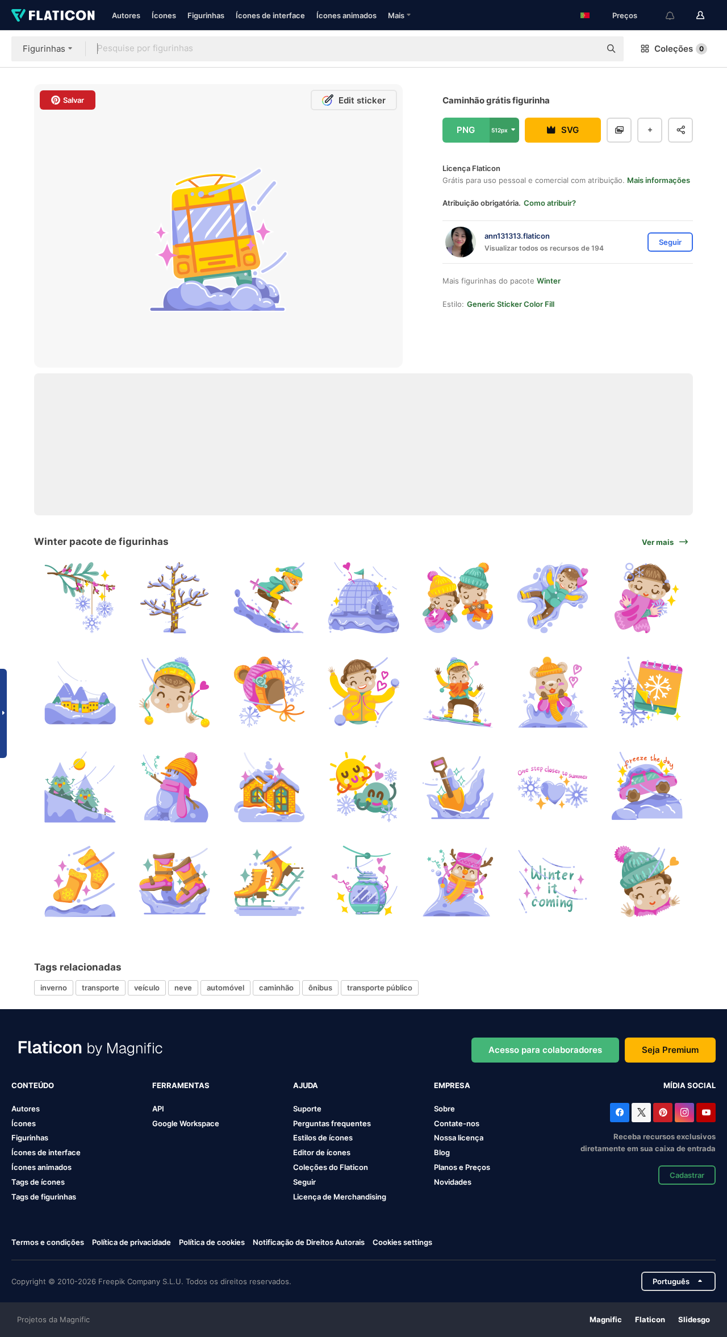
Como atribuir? (550, 202)
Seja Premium (670, 1049)
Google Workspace (185, 1123)
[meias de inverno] (80, 881)
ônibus (320, 987)
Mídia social (689, 1085)
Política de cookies (212, 1242)
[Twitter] (641, 1112)
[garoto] (552, 597)
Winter (549, 280)
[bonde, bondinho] (363, 881)
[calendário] (647, 692)
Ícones (164, 15)
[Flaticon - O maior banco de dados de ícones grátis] (53, 15)
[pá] (458, 787)
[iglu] (363, 597)
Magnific (606, 1319)
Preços (624, 15)
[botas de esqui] (174, 881)
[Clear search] (586, 48)
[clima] (363, 787)
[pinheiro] (80, 787)
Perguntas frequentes (332, 1123)
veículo (147, 987)
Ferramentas (181, 1085)
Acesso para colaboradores (545, 1049)
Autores (126, 15)
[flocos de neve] (80, 597)
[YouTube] (706, 1112)
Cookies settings (402, 1242)
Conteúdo (32, 1085)
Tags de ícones (38, 1181)
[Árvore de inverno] (174, 597)
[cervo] (458, 881)
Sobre (444, 1108)
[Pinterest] (662, 1112)
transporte (100, 987)
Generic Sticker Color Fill (510, 304)
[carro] (647, 787)
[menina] (363, 692)
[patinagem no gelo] (269, 881)
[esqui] (269, 597)
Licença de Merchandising (339, 1196)
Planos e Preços (462, 1167)
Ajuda (305, 1085)
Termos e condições (47, 1242)
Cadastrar (687, 1175)
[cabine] (269, 787)
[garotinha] (647, 597)
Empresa (452, 1085)
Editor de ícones (321, 1152)
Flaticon (650, 1319)
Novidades (452, 1181)
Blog (442, 1152)
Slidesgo (694, 1319)
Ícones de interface (270, 15)
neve (183, 987)
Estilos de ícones (323, 1137)
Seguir (304, 1181)
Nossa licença (458, 1137)
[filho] (458, 597)
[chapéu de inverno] (269, 692)
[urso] (552, 692)
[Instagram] (684, 1112)
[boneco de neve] (174, 787)
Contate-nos (456, 1123)
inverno (53, 987)
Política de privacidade (131, 1242)
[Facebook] (619, 1112)
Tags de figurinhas (43, 1196)
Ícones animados (346, 15)
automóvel (225, 987)
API (158, 1108)
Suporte (307, 1108)
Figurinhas (205, 15)
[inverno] (80, 692)
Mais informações (658, 180)
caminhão (276, 987)
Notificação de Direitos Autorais (309, 1242)
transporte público (379, 987)
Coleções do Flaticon (330, 1167)
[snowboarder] (458, 692)
